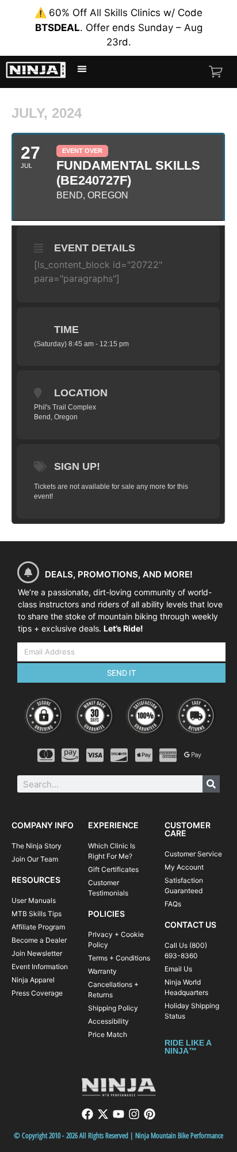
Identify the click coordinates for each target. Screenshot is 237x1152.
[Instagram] (134, 1114)
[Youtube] (118, 1114)
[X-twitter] (103, 1114)
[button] (81, 69)
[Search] (211, 784)
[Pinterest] (149, 1114)
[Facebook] (87, 1114)
